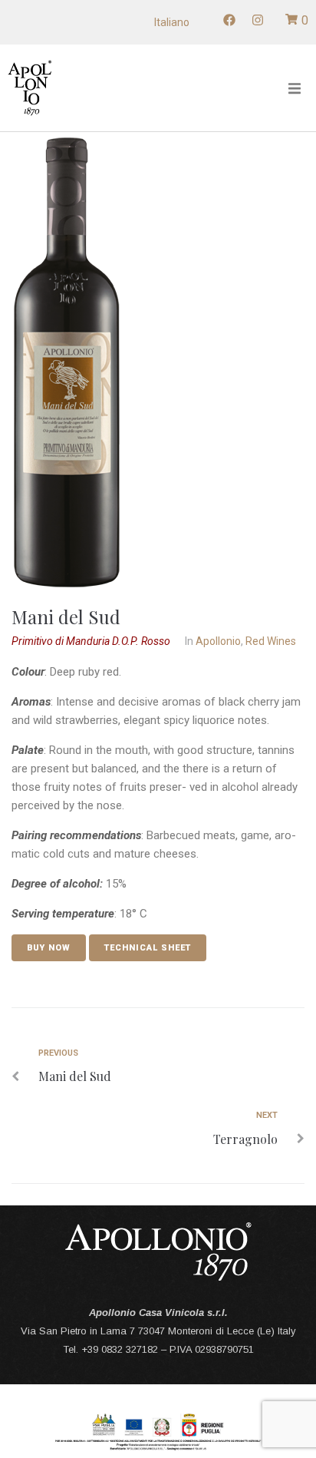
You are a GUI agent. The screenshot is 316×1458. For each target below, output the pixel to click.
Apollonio (218, 641)
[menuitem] (171, 22)
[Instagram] (257, 20)
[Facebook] (229, 20)
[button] (294, 87)
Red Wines (270, 641)
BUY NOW (49, 948)
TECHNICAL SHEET (147, 948)
